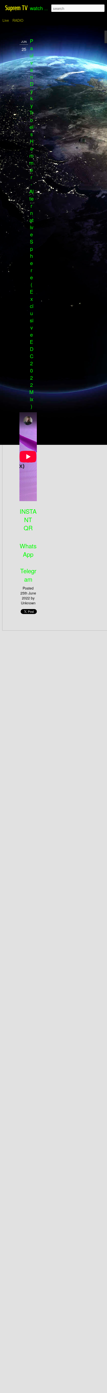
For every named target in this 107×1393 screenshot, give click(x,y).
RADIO (17, 20)
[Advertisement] (64, 116)
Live (5, 20)
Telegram (28, 574)
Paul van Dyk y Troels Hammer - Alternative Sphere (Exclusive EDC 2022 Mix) (31, 223)
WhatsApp (28, 549)
